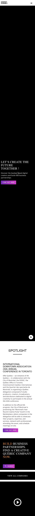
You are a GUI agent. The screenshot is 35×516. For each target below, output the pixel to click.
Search (9, 466)
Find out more (8, 182)
